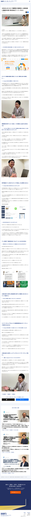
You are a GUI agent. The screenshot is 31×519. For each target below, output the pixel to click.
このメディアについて (23, 516)
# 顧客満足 (9, 394)
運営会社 (29, 513)
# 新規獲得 (13, 394)
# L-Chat (3, 452)
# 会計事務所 (4, 394)
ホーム (25, 513)
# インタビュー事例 (8, 452)
